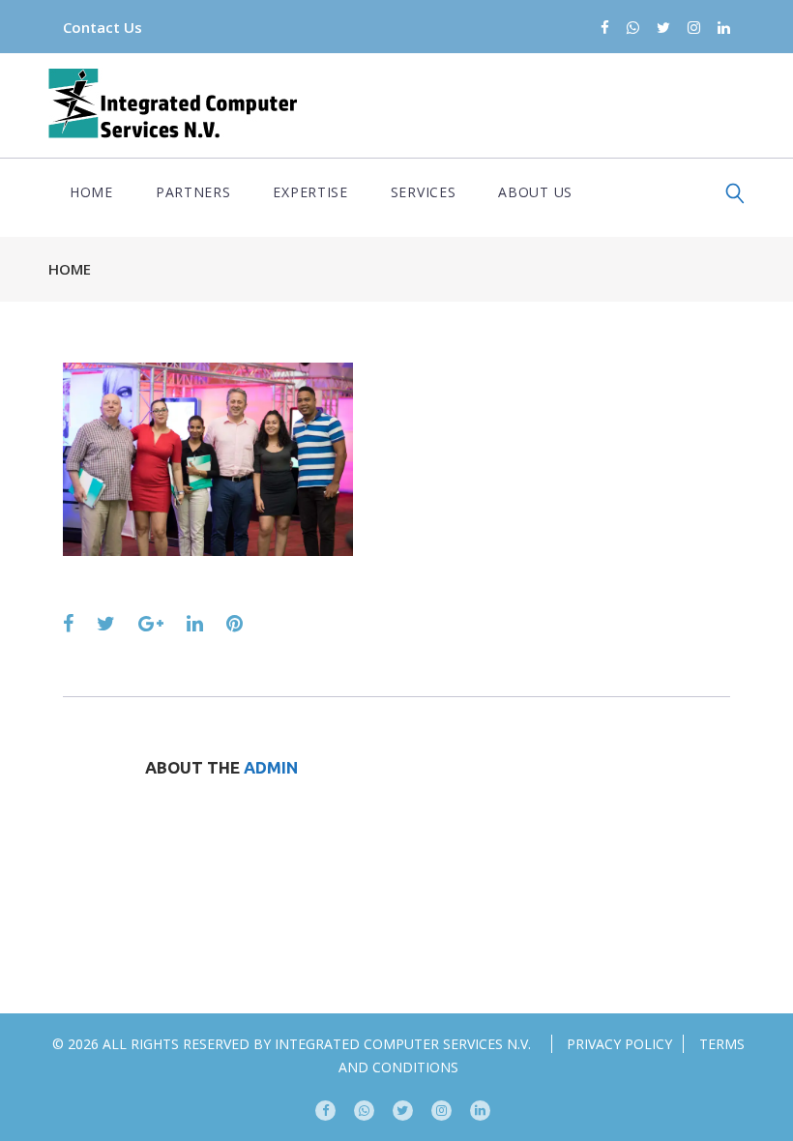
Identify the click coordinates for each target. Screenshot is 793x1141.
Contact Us (102, 27)
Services (423, 192)
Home (91, 192)
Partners (193, 192)
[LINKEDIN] (480, 1110)
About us (535, 192)
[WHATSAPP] (364, 1110)
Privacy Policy (619, 1044)
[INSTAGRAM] (441, 1110)
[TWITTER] (403, 1110)
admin (271, 767)
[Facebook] (605, 28)
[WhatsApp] (633, 28)
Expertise (310, 192)
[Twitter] (663, 28)
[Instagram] (694, 28)
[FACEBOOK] (325, 1110)
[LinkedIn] (724, 28)
